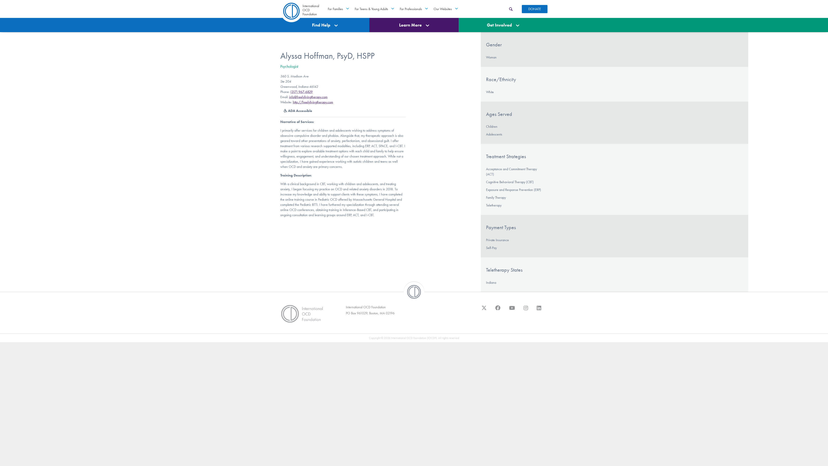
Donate (534, 9)
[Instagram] (526, 310)
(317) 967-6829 (301, 92)
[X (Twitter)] (484, 310)
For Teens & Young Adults (371, 9)
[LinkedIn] (539, 310)
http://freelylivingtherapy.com (313, 102)
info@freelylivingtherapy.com (308, 97)
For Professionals (411, 9)
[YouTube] (512, 310)
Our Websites (443, 9)
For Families (335, 9)
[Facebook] (497, 310)
